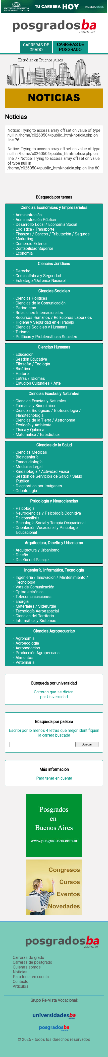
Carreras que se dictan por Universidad (54, 694)
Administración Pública (36, 219)
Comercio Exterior (31, 243)
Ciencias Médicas (31, 452)
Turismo (23, 331)
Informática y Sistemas (36, 620)
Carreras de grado (36, 47)
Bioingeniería (27, 457)
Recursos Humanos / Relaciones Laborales (54, 317)
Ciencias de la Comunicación (41, 303)
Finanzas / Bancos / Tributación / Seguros (53, 234)
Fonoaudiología (29, 461)
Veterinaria (25, 662)
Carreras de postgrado (32, 962)
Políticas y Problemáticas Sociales (46, 336)
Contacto (20, 981)
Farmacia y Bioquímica (35, 405)
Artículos (20, 986)
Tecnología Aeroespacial (37, 611)
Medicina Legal (29, 466)
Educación (24, 354)
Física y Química (30, 429)
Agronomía (25, 638)
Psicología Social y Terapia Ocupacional (50, 522)
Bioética (23, 368)
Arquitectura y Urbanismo (38, 550)
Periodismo (26, 307)
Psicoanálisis (27, 518)
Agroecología (27, 643)
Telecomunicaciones (33, 596)
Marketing (24, 238)
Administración (29, 214)
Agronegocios (28, 648)
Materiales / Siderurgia (36, 606)
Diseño (22, 555)
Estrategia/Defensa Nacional (41, 280)
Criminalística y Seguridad (38, 275)
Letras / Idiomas (30, 378)
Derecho (23, 271)
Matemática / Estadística (38, 434)
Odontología (26, 490)
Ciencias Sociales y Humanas (41, 327)
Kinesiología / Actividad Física (42, 471)
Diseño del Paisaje (32, 559)
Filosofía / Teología (33, 364)
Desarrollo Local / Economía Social (46, 224)
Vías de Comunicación (35, 587)
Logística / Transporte (35, 229)
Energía (22, 601)
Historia (22, 373)
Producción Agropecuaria (38, 652)
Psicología (25, 508)
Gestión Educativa (31, 359)
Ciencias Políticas (31, 298)
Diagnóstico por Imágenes (39, 485)
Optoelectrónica (29, 591)
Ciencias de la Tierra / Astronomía (45, 420)
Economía (24, 253)
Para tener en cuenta (54, 778)
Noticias (20, 972)
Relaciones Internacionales (39, 312)
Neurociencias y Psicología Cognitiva (48, 513)
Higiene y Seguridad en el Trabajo (45, 322)
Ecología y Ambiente (33, 425)
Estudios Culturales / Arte (38, 383)
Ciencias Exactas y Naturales (41, 401)
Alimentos (24, 657)
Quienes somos (27, 967)
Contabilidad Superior (34, 248)
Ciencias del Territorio (35, 615)
